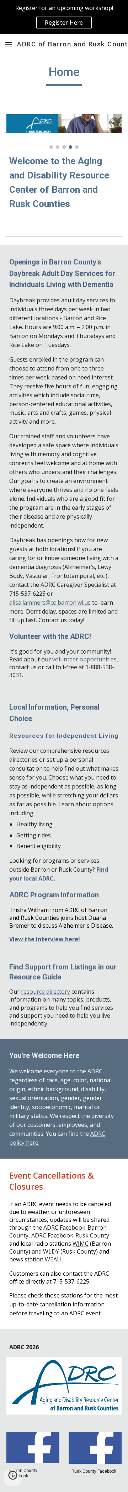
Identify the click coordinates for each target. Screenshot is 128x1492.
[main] (64, 75)
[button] (8, 44)
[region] (64, 17)
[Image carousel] (64, 131)
